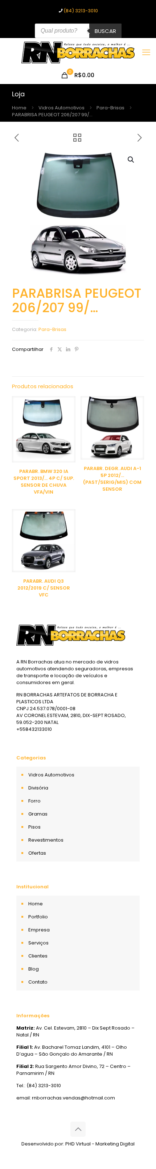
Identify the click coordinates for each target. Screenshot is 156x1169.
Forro (34, 800)
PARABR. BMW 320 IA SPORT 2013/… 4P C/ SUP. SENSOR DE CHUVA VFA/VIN (43, 481)
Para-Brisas (110, 107)
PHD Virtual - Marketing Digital (100, 1143)
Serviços (38, 942)
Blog (33, 968)
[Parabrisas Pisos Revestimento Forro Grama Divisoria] (78, 52)
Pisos (34, 827)
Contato (38, 982)
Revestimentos (45, 840)
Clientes (38, 955)
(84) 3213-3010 (80, 10)
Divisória (38, 787)
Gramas (38, 813)
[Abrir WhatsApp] (138, 1151)
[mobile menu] (146, 52)
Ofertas (37, 853)
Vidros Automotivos (61, 107)
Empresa (39, 929)
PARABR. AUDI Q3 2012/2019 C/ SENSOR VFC (43, 588)
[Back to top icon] (78, 1129)
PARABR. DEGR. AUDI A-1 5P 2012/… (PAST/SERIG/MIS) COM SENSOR (112, 479)
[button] (131, 159)
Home (19, 107)
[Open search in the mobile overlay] (78, 31)
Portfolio (38, 916)
